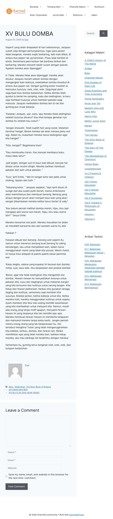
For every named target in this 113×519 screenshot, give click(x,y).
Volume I (89, 214)
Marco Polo (91, 116)
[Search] (103, 33)
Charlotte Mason (77, 6)
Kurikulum (99, 6)
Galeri (94, 15)
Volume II (90, 219)
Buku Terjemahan (38, 15)
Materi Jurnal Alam (95, 121)
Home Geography (94, 98)
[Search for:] (92, 33)
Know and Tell (92, 103)
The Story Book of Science (38, 387)
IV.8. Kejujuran (92, 244)
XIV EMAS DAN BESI (18, 389)
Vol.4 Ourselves (93, 198)
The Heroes (91, 135)
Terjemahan (19, 387)
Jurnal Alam (58, 15)
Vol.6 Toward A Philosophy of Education (93, 206)
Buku (11, 387)
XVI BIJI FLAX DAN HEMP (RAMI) (24, 392)
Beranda (34, 6)
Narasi (88, 125)
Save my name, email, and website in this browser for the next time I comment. (38, 476)
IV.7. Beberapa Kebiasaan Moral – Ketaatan (95, 253)
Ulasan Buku (92, 164)
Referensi (78, 15)
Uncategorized (93, 168)
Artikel (88, 68)
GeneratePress (76, 514)
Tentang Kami (53, 6)
